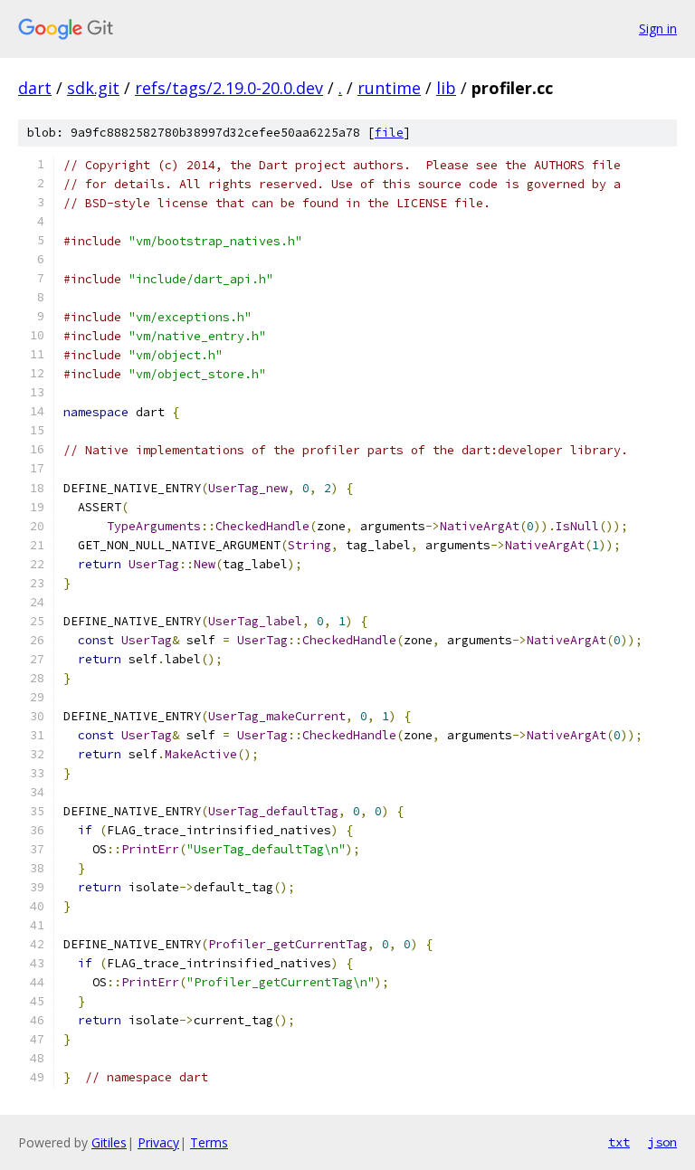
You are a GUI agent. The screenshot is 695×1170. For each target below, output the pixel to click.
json (662, 1142)
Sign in (658, 28)
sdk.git (93, 88)
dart (35, 88)
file (389, 132)
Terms (209, 1142)
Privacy (158, 1142)
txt (619, 1142)
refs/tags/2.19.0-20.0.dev (229, 88)
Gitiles (109, 1142)
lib (446, 88)
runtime (389, 88)
